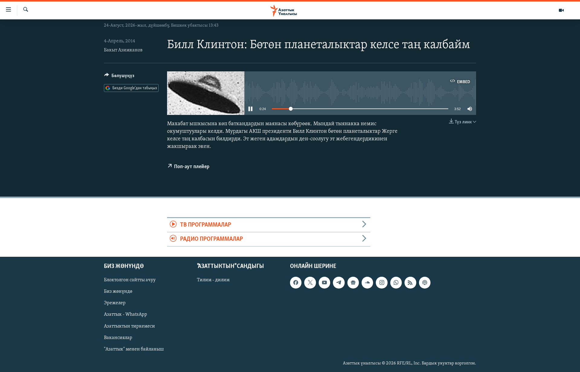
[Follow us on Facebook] (295, 283)
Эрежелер (115, 303)
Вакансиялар (118, 337)
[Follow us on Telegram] (338, 283)
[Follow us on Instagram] (381, 283)
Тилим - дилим (213, 280)
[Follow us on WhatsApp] (396, 283)
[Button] (119, 77)
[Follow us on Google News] (353, 283)
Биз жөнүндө (118, 291)
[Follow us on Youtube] (324, 283)
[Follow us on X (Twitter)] (310, 283)
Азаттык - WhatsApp (125, 314)
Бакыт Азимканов (123, 50)
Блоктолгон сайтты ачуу (130, 280)
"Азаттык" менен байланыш (134, 349)
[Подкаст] (424, 283)
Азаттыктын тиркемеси (129, 326)
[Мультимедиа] (561, 10)
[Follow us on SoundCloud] (367, 283)
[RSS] (410, 283)
